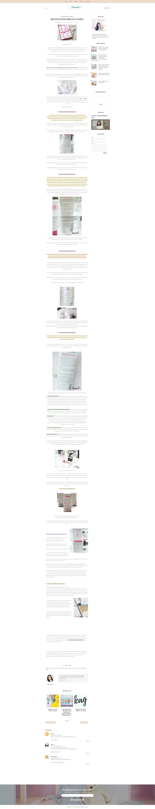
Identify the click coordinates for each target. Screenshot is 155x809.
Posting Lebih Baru (50, 722)
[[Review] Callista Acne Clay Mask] (52, 701)
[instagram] (77, 799)
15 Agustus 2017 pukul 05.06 (56, 735)
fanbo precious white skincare (67, 16)
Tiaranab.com (58, 22)
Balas (87, 741)
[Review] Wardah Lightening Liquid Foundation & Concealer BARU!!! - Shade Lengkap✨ (67, 712)
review (60, 668)
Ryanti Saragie (54, 756)
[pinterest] (80, 799)
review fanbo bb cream (74, 668)
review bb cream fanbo (66, 668)
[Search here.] (46, 8)
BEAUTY (81, 1)
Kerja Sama (88, 1)
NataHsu (52, 744)
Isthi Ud (52, 733)
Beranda (67, 720)
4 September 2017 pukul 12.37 (56, 758)
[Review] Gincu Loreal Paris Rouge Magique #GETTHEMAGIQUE (103, 48)
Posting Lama (84, 722)
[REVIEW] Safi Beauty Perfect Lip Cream (80, 710)
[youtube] (83, 799)
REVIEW (75, 1)
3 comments (76, 22)
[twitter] (74, 799)
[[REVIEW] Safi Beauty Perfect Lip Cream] (81, 701)
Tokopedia (84, 638)
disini (60, 641)
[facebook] (71, 799)
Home (66, 1)
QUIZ (71, 1)
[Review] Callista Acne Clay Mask (52, 710)
